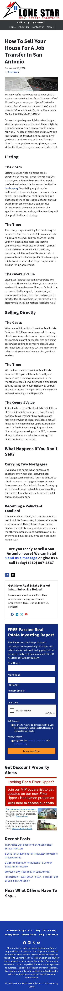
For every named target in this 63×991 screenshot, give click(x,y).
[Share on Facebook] (7, 575)
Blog (41, 934)
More (49, 27)
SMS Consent (14, 721)
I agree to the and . (32, 742)
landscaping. (12, 188)
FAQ (38, 930)
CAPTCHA (13, 702)
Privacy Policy (20, 743)
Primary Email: (16, 690)
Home (12, 27)
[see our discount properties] (31, 804)
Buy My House (12, 934)
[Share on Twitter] (13, 575)
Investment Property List (19, 930)
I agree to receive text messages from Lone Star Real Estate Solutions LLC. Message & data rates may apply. (34, 727)
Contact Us (38, 27)
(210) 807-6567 (36, 22)
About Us (24, 27)
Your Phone (14, 675)
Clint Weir (13, 72)
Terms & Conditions (37, 740)
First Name (14, 663)
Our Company (49, 930)
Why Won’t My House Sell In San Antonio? (27, 872)
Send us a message (21, 558)
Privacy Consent (15, 736)
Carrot (31, 986)
